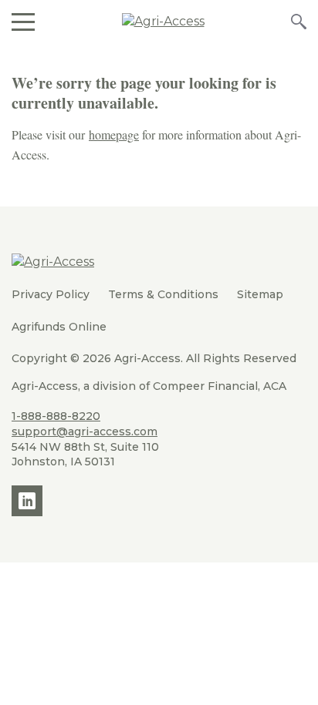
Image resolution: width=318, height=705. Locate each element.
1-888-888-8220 (56, 416)
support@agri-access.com (84, 431)
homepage (114, 134)
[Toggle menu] (23, 21)
